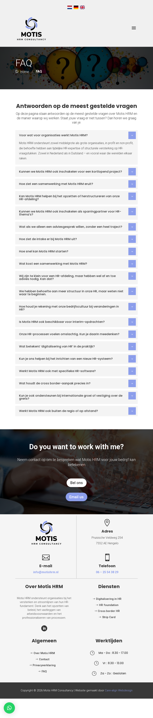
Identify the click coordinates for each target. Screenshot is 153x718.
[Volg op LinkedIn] (44, 628)
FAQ (44, 671)
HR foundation (108, 605)
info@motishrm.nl (45, 572)
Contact (44, 659)
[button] (9, 708)
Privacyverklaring (44, 665)
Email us (76, 497)
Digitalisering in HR (108, 599)
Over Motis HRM (44, 653)
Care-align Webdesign (118, 690)
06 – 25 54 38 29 (107, 572)
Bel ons (76, 483)
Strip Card (108, 617)
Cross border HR (109, 611)
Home (24, 72)
